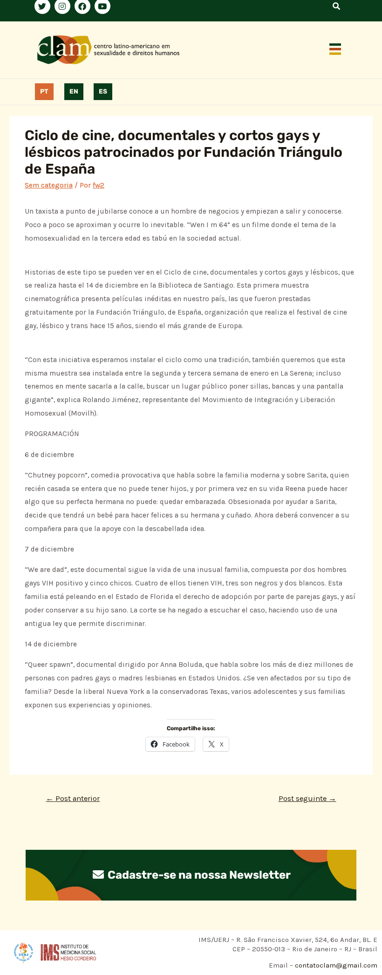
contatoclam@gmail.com (335, 965)
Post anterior (73, 798)
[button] (335, 50)
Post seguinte (307, 798)
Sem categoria (49, 185)
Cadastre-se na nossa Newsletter (198, 874)
